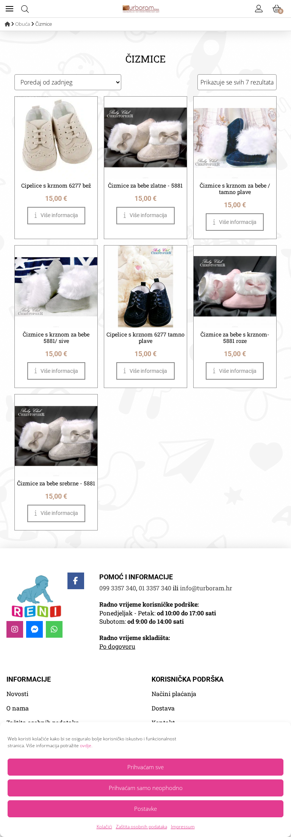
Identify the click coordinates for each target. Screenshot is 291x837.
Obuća (22, 23)
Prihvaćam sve (145, 767)
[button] (9, 8)
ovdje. (86, 745)
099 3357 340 (117, 588)
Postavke (145, 808)
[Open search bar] (25, 9)
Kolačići (104, 826)
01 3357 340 (155, 588)
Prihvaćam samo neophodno (146, 788)
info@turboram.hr (206, 588)
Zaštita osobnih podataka (141, 826)
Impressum (183, 826)
